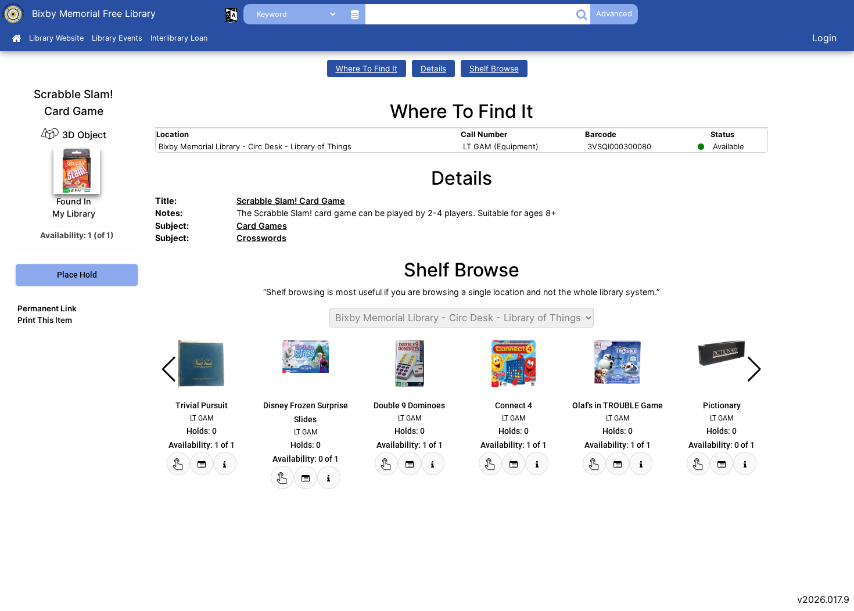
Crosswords (261, 238)
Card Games (261, 226)
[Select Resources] (355, 14)
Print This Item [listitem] (44, 320)
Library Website (56, 38)
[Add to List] (201, 463)
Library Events (117, 38)
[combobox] (470, 14)
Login (824, 38)
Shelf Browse (494, 68)
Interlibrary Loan (178, 38)
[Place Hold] (178, 463)
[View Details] (224, 463)
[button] (582, 14)
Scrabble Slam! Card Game (290, 201)
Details (433, 68)
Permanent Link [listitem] (47, 308)
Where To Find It (366, 68)
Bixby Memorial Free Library (94, 13)
